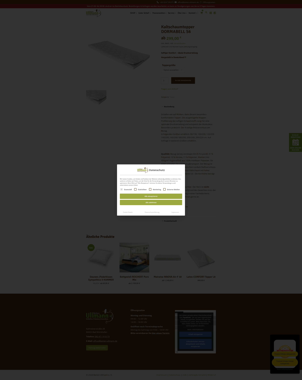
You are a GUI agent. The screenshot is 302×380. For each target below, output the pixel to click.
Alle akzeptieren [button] (151, 196)
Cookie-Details (128, 212)
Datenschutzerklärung (152, 212)
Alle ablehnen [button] (151, 202)
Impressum (175, 212)
